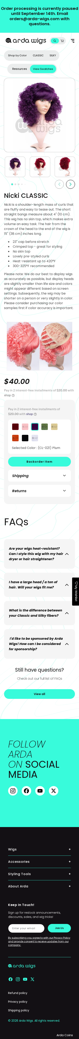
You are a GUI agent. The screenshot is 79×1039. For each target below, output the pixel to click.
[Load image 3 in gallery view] (65, 167)
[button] (54, 41)
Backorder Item (39, 462)
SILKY (53, 55)
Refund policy (17, 993)
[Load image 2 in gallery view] (40, 167)
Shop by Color (17, 55)
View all (39, 694)
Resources (19, 69)
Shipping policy (18, 1010)
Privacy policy (17, 1002)
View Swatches (43, 69)
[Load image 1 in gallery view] (15, 167)
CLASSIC (38, 55)
